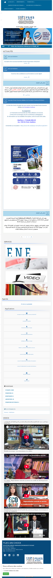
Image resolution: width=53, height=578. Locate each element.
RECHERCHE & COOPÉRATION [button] (33, 5)
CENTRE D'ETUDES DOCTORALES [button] (16, 5)
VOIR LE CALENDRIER (27, 304)
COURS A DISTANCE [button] (20, 9)
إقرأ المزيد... (27, 95)
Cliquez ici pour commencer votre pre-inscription (12, 43)
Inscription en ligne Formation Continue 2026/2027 (26, 314)
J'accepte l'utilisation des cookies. (11, 570)
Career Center (26, 381)
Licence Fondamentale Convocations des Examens (26, 366)
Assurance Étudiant (26, 374)
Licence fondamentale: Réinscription (26, 354)
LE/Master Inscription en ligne (26, 341)
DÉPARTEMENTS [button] (20, 2)
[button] (5, 2)
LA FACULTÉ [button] (11, 2)
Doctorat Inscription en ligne (26, 328)
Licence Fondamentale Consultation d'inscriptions (26, 361)
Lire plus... (26, 63)
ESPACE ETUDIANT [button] (8, 9)
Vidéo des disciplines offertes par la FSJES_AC (16, 46)
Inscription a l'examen (27, 321)
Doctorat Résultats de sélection (27, 334)
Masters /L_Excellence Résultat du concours (27, 347)
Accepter (6, 574)
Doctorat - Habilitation (9, 412)
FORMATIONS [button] (30, 2)
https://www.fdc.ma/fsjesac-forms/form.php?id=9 (33, 125)
